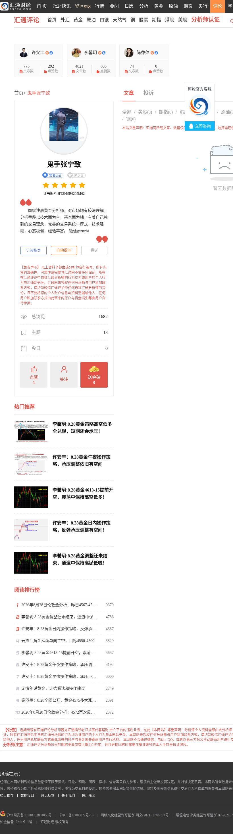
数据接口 (27, 796)
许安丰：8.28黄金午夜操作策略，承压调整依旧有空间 (59, 664)
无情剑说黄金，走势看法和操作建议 (53, 688)
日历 (129, 6)
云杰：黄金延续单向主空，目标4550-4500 (57, 641)
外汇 (65, 19)
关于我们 (68, 796)
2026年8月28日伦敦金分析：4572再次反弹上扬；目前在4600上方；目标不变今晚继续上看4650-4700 (59, 712)
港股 (169, 19)
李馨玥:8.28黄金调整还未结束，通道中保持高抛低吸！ (59, 617)
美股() (145, 112)
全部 (126, 112)
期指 (156, 19)
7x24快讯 (62, 6)
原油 (173, 6)
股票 (143, 19)
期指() (166, 112)
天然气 (119, 19)
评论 (217, 6)
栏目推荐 (7, 796)
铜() (131, 118)
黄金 (158, 6)
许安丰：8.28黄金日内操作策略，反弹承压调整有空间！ (59, 629)
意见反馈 (48, 796)
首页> (20, 93)
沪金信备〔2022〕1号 (16, 822)
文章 (129, 93)
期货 (188, 6)
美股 (182, 19)
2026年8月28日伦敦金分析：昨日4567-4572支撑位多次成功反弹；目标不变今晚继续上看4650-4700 (59, 605)
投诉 (94, 250)
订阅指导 (33, 250)
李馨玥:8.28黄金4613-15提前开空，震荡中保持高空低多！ (59, 653)
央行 (202, 6)
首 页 (42, 6)
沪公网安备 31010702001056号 (29, 815)
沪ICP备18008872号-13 (76, 815)
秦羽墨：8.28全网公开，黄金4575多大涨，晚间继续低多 (59, 700)
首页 (52, 19)
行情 (99, 6)
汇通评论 (28, 19)
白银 (104, 19)
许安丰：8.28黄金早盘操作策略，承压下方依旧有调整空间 (59, 676)
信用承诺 (88, 796)
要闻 (114, 6)
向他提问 (64, 250)
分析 (143, 6)
